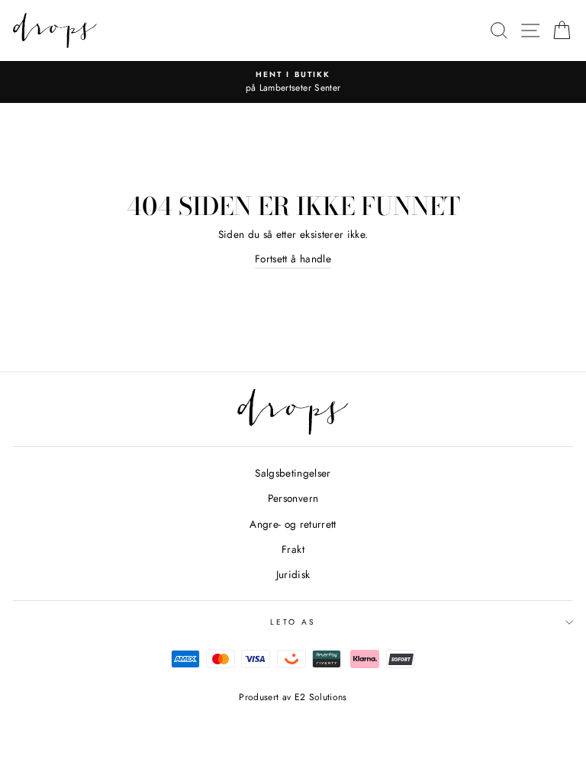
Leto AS (293, 622)
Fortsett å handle (293, 258)
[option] (293, 82)
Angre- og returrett (293, 524)
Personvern (293, 498)
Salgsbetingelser (292, 472)
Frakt (293, 549)
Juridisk (293, 574)
